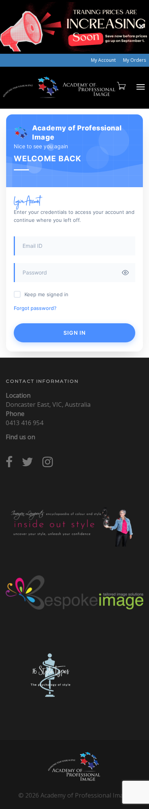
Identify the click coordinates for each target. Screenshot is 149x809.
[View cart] (121, 85)
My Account (103, 60)
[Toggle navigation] (140, 86)
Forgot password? (35, 308)
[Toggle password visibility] (125, 272)
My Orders (134, 60)
